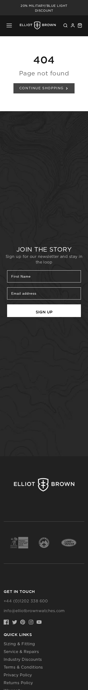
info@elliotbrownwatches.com (34, 610)
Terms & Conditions (23, 667)
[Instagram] (31, 622)
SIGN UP (44, 312)
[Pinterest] (22, 622)
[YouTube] (39, 622)
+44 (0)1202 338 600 (26, 601)
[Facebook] (6, 622)
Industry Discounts (23, 659)
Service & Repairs (21, 651)
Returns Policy (18, 682)
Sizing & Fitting (19, 643)
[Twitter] (14, 622)
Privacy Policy (18, 675)
